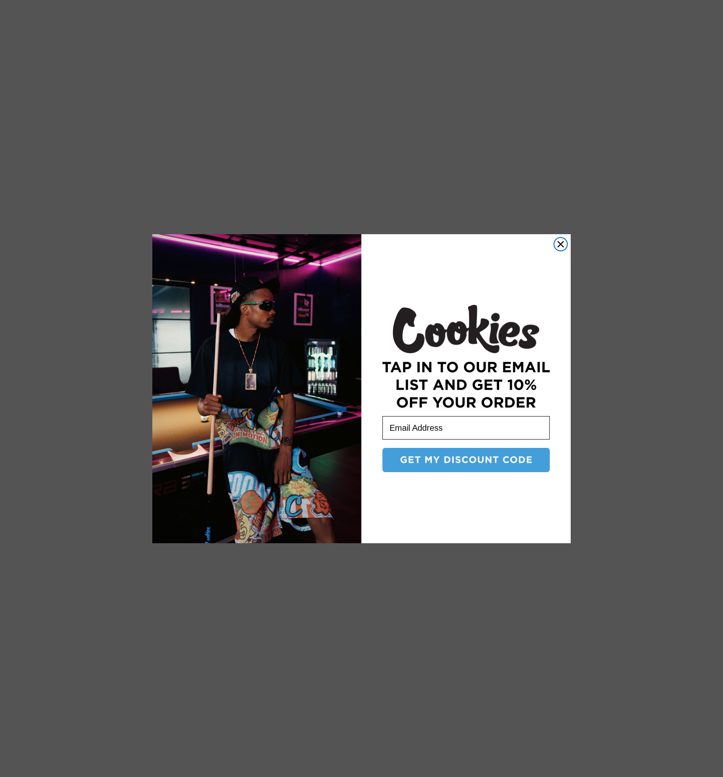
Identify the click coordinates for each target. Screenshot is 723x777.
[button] (466, 460)
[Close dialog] (560, 244)
